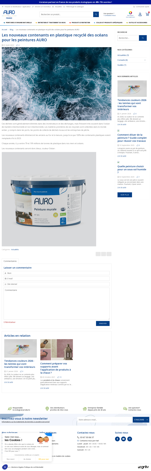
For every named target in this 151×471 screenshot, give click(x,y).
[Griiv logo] (143, 467)
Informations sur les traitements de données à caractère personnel (26, 422)
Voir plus (125, 195)
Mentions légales (17, 467)
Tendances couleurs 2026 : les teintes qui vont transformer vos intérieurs (19, 364)
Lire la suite (8, 382)
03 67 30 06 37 (87, 437)
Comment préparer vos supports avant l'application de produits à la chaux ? (55, 368)
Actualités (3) (123, 55)
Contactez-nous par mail (89, 441)
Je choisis (27, 459)
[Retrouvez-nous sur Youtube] (123, 439)
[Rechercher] (96, 14)
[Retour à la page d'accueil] (19, 14)
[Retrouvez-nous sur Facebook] (117, 439)
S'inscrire (139, 419)
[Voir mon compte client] (140, 14)
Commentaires (10, 261)
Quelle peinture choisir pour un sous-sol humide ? (131, 169)
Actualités (15, 249)
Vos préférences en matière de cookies (55, 456)
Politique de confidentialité (33, 467)
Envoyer (103, 323)
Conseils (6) (122, 60)
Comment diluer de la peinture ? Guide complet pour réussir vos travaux (132, 137)
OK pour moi (44, 459)
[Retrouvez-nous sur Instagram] (129, 439)
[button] (5, 467)
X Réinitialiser (10, 322)
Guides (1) (121, 65)
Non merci (10, 459)
